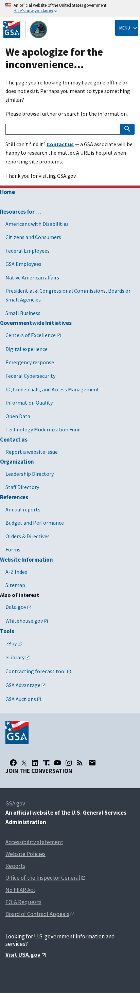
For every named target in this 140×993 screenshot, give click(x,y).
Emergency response (29, 362)
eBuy (11, 643)
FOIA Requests (23, 902)
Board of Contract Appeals (37, 914)
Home (7, 192)
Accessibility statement (34, 842)
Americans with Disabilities (37, 223)
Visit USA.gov (22, 954)
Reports (15, 866)
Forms (12, 549)
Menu (124, 28)
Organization (17, 461)
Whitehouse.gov (24, 620)
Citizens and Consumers (33, 237)
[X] (24, 762)
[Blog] (79, 762)
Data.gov (15, 606)
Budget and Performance (34, 522)
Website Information (26, 559)
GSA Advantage (22, 685)
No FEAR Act (20, 890)
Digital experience (26, 349)
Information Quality (29, 402)
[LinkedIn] (35, 762)
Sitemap (15, 585)
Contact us (14, 439)
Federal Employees (27, 250)
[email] (92, 762)
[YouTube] (57, 762)
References (14, 497)
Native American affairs (32, 277)
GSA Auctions (20, 699)
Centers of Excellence (30, 335)
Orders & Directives (27, 536)
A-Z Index (16, 571)
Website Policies (25, 854)
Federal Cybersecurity (30, 375)
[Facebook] (13, 762)
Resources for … (20, 211)
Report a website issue (31, 451)
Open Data (17, 416)
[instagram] (68, 762)
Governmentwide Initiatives (35, 323)
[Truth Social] (46, 762)
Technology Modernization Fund (43, 429)
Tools (7, 631)
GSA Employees (23, 263)
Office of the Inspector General (42, 877)
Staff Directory (22, 487)
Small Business (22, 313)
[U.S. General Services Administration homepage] (25, 29)
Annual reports (22, 509)
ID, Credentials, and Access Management (52, 389)
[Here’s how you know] (70, 8)
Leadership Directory (29, 473)
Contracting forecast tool (35, 671)
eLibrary (14, 657)
